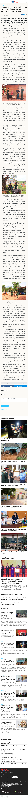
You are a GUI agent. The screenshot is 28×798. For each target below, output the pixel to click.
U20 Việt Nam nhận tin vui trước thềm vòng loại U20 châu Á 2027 (7, 632)
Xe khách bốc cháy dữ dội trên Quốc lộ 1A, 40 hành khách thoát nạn (13, 742)
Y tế (1, 721)
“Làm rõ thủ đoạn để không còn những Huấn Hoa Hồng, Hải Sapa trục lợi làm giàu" (13, 530)
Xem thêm (14, 736)
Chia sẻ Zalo (21, 386)
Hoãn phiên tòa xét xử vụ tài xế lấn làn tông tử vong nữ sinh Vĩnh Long (8, 693)
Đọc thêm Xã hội (7, 418)
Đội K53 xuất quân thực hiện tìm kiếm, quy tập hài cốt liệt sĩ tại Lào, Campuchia (13, 484)
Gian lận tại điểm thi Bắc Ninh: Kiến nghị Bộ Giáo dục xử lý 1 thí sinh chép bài (13, 507)
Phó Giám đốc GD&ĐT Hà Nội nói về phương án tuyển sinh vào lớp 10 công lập (8, 678)
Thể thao (2, 629)
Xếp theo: (2, 412)
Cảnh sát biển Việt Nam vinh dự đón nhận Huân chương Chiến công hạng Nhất (13, 593)
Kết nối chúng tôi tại (6, 776)
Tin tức (2, 610)
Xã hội (14, 5)
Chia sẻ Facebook (8, 386)
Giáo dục (2, 675)
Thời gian (6, 412)
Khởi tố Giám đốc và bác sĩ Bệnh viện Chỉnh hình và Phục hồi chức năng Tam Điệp (13, 598)
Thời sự (9, 5)
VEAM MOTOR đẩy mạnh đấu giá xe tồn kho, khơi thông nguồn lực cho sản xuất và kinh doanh (13, 746)
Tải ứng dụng (4, 789)
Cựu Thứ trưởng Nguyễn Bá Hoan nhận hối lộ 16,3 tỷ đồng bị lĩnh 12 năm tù (13, 750)
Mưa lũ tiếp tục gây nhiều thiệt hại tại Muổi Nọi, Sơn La (13, 462)
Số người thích (11, 412)
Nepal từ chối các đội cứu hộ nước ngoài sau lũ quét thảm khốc (7, 614)
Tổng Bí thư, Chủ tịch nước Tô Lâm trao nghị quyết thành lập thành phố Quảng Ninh (12, 581)
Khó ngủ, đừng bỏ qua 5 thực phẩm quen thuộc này (8, 723)
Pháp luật (2, 690)
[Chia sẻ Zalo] (24, 14)
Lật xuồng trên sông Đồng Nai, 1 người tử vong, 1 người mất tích (13, 439)
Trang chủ (3, 5)
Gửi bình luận (5, 405)
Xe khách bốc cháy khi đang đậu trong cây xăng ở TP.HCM (13, 552)
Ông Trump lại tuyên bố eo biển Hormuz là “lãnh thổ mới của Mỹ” (13, 603)
